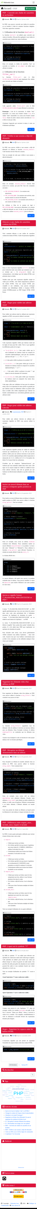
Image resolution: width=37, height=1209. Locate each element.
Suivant (24, 1065)
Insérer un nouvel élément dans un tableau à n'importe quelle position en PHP (16, 486)
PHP (13, 19)
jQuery (28, 1091)
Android (30, 1093)
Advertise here (21, 1167)
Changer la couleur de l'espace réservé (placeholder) (19, 1113)
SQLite (6, 1094)
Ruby (25, 1091)
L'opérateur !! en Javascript (12, 1134)
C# (24, 1097)
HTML (11, 1096)
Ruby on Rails (6, 1090)
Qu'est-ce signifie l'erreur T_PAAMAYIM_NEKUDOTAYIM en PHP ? (17, 597)
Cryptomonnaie (16, 412)
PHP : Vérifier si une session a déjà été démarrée (18, 1129)
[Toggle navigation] (33, 2)
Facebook (27, 1095)
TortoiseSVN (2, 1094)
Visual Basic (2, 1095)
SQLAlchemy (23, 1086)
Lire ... (31, 129)
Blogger (32, 1095)
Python (10, 1098)
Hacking (9, 1087)
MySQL (26, 1093)
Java (14, 1097)
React (7, 1096)
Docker (32, 1092)
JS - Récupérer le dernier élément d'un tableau (17, 1121)
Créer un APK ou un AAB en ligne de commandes (19, 1132)
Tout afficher (31, 8)
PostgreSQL (19, 1097)
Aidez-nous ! (19, 1196)
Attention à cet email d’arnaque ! (14, 1115)
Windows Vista (4, 1091)
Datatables (12, 1086)
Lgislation (19, 1084)
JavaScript (18, 1088)
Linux (21, 1099)
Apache (27, 1089)
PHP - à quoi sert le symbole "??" (15, 946)
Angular (5, 1092)
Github (17, 1086)
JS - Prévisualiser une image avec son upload (17, 1123)
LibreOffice (32, 1089)
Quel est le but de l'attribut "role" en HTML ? (17, 1111)
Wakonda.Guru (8, 2)
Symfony (28, 1097)
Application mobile (19, 1101)
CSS (10, 1093)
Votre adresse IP (15, 1205)
